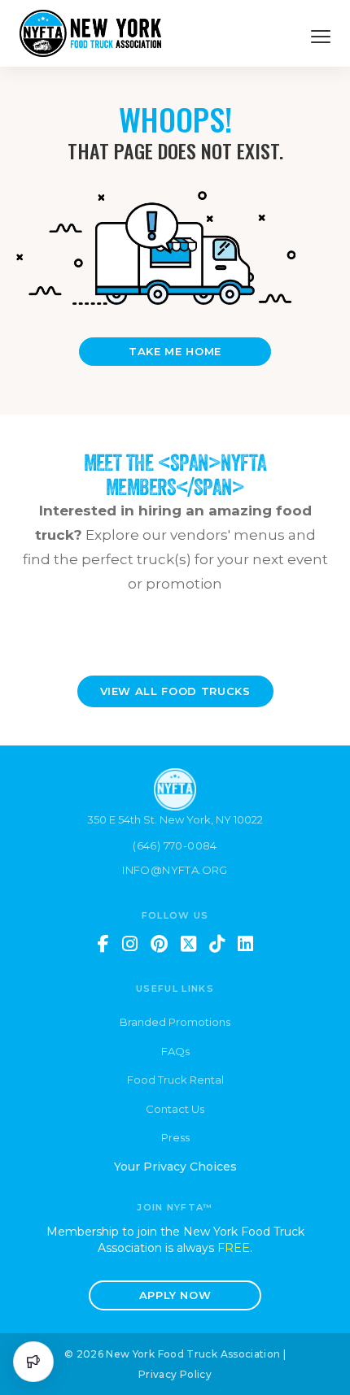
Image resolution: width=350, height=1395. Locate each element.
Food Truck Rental (175, 1079)
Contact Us (175, 1108)
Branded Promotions (175, 1021)
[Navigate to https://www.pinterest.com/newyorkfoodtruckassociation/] (159, 944)
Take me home (175, 351)
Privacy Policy (175, 1374)
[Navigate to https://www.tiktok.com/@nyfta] (217, 944)
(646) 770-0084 (175, 845)
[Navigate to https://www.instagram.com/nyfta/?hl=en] (130, 944)
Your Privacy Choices (175, 1166)
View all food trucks (175, 691)
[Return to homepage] (90, 33)
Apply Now (175, 1295)
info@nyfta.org (174, 869)
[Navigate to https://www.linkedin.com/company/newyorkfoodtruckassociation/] (245, 944)
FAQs (175, 1051)
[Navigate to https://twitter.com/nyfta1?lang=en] (188, 944)
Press (175, 1137)
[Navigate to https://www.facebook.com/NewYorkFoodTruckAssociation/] (103, 944)
